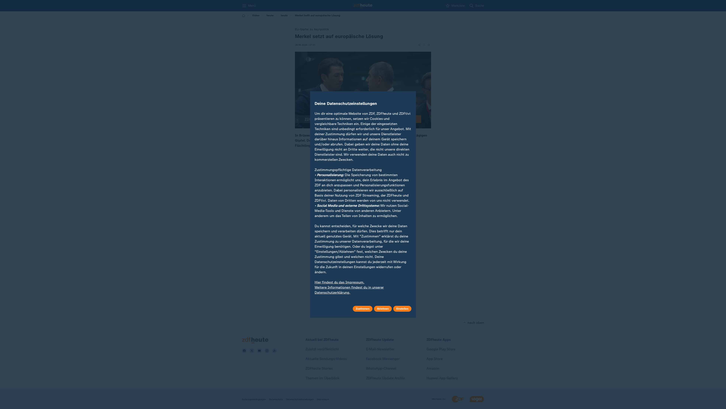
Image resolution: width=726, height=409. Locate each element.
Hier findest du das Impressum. (339, 282)
